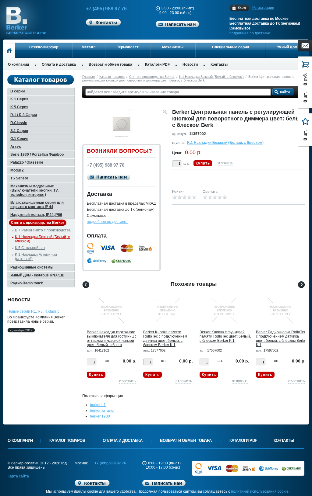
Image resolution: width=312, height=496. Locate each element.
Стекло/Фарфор (43, 47)
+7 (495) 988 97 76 (106, 8)
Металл (89, 47)
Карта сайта (18, 476)
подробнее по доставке (249, 33)
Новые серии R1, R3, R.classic (33, 311)
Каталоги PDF (157, 64)
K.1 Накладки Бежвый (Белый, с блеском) (211, 76)
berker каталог (102, 410)
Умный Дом (287, 47)
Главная (88, 76)
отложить (225, 163)
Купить (203, 163)
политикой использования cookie (260, 491)
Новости (190, 64)
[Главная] (9, 50)
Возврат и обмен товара (110, 64)
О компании (18, 64)
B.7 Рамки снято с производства (43, 230)
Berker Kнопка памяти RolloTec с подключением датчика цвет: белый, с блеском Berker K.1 (165, 338)
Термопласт (128, 47)
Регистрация (263, 7)
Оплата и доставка (59, 64)
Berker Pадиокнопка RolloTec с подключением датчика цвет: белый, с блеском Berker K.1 (281, 338)
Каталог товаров (112, 76)
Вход (241, 7)
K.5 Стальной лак (30, 248)
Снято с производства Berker (152, 76)
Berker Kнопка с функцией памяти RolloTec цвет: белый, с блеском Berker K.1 (225, 336)
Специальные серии (230, 47)
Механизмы (172, 47)
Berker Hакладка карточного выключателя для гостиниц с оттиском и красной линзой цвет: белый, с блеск (111, 338)
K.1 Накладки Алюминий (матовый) (36, 256)
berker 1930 (100, 416)
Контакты (219, 64)
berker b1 (98, 405)
